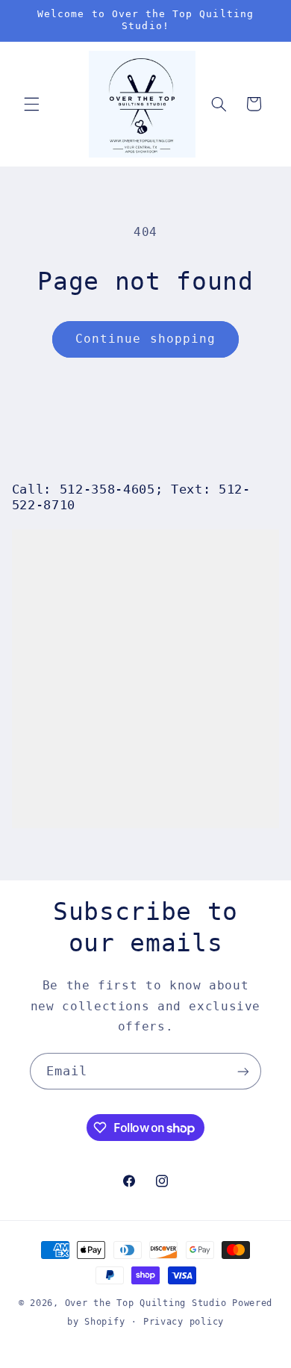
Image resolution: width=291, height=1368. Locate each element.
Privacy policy (183, 1321)
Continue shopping (145, 339)
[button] (31, 104)
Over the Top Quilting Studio (146, 1303)
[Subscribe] (243, 1071)
